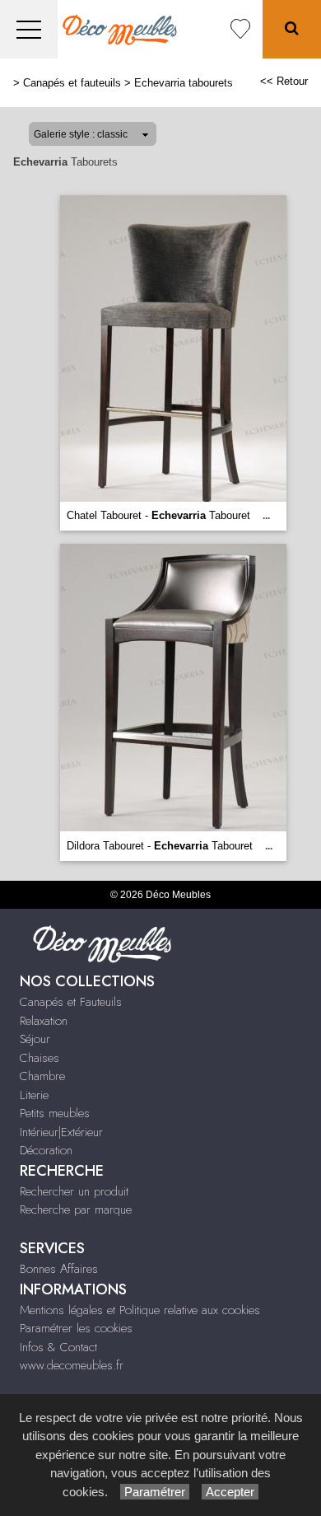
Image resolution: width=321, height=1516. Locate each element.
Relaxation (43, 1021)
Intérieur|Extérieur (61, 1132)
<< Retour (284, 81)
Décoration (46, 1150)
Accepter (230, 1492)
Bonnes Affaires (59, 1269)
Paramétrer (154, 1492)
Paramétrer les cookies (76, 1328)
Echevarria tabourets (183, 83)
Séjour (35, 1039)
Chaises (39, 1058)
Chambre (42, 1076)
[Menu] (29, 29)
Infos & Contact (58, 1347)
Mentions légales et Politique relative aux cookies (140, 1310)
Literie (34, 1095)
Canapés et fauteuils (72, 83)
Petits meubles (55, 1113)
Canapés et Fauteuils (71, 1002)
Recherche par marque (76, 1209)
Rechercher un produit (74, 1191)
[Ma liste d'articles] (240, 29)
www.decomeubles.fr (71, 1365)
